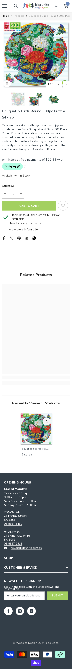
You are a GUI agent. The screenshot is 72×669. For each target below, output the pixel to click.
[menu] (4, 6)
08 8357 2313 (13, 544)
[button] (58, 84)
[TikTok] (31, 611)
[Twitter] (11, 238)
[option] (36, 54)
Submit (57, 595)
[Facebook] (4, 238)
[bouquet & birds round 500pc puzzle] (36, 429)
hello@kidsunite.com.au (26, 548)
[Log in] (56, 6)
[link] (36, 377)
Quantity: (8, 186)
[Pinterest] (19, 238)
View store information (24, 229)
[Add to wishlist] (63, 206)
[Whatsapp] (34, 238)
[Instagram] (20, 611)
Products (19, 15)
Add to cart (29, 206)
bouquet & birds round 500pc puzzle (36, 449)
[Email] (26, 238)
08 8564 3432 (13, 524)
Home (5, 15)
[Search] (15, 6)
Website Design (26, 643)
